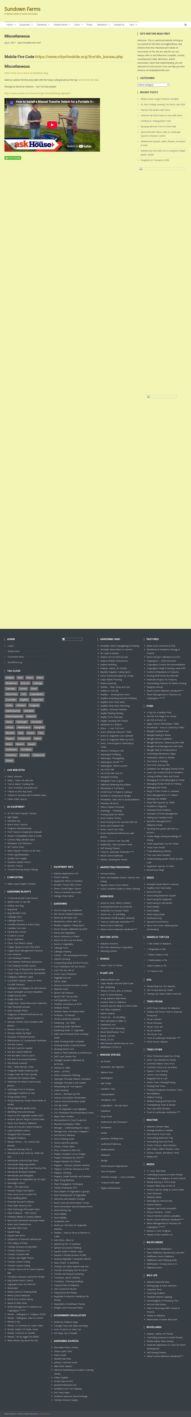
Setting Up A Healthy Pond (159, 817)
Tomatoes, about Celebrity (67, 1277)
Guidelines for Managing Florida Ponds (165, 768)
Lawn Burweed (154, 1193)
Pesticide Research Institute (20, 1201)
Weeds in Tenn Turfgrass (159, 1230)
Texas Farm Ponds (156, 847)
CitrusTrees (11, 694)
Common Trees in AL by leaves (162, 1067)
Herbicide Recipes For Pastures (162, 679)
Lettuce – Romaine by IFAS (67, 1094)
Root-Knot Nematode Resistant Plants (26, 1220)
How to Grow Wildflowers (159, 1248)
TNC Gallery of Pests (17, 1243)
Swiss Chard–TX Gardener (66, 1262)
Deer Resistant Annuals (18, 1006)
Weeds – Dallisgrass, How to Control (25, 1318)
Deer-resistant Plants (17, 1010)
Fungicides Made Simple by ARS (22, 1070)
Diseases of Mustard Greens (21, 1036)
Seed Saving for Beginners (159, 899)
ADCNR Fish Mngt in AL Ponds (161, 716)
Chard (34, 688)
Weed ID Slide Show (17, 1303)
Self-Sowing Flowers (110, 848)
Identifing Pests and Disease (21, 1111)
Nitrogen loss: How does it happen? (71, 1131)
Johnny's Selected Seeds (65, 1362)
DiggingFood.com (62, 977)
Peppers (10, 738)
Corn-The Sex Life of (64, 970)
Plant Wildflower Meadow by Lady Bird (165, 1252)
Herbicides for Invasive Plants (21, 1078)
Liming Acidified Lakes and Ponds (163, 776)
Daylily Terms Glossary (111, 716)
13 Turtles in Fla (154, 971)
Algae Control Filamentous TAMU (163, 723)
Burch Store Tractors (17, 824)
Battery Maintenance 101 (66, 873)
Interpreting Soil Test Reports (68, 1086)
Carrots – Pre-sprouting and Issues (71, 955)
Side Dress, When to (64, 1240)
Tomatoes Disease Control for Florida (25, 1276)
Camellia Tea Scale (16, 928)
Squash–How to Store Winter (114, 885)
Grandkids (29, 710)
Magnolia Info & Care (157, 1078)
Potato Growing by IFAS (65, 1187)
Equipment (25, 25)
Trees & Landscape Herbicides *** (117, 851)
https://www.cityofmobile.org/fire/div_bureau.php (79, 56)
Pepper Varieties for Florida (67, 1161)
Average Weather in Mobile (160, 1130)
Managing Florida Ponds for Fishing (164, 783)
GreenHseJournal (14, 716)
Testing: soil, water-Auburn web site (71, 1266)
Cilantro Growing (62, 959)
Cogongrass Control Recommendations (166, 664)
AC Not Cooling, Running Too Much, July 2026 (163, 104)
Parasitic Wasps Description (20, 1190)
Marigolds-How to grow (111, 780)
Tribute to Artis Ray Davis (19, 791)
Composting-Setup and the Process (71, 962)
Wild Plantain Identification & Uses (117, 1043)
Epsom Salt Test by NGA (66, 996)
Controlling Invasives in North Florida (164, 1174)
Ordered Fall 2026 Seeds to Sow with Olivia (161, 115)
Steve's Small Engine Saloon (67, 888)
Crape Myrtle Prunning (111, 679)
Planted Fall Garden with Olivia (155, 110)
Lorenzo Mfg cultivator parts (21, 839)
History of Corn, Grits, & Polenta (116, 990)
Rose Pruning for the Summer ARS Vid (118, 822)
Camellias (10, 688)
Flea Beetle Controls (17, 1063)
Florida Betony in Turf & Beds (161, 1182)
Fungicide (34, 705)
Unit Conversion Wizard (65, 1289)
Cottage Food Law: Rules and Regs (71, 1325)
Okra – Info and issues (18, 1186)
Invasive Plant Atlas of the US (161, 1185)
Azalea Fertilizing (108, 664)
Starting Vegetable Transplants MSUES (72, 1258)
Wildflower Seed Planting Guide (162, 1260)
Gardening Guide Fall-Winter (67, 1026)
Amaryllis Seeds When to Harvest (116, 649)
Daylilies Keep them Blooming (115, 705)
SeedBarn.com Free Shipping (68, 1388)
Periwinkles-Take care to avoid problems (120, 799)
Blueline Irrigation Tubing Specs (69, 925)
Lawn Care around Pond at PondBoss (165, 772)
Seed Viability (60, 1213)
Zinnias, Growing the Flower (113, 859)
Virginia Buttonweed (110, 1188)
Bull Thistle (106, 1083)
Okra (20, 732)
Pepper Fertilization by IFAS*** (69, 1157)
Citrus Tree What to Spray (19, 943)
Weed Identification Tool (112, 1032)
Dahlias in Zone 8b (109, 690)
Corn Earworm (14, 954)
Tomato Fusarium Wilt (18, 1254)
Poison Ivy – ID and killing (112, 914)
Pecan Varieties (154, 1030)
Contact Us (119, 25)
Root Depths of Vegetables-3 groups (72, 1191)
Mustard (10, 732)
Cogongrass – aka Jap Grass (114, 1105)
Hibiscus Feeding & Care (112, 750)
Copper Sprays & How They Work (23, 946)
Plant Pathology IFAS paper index (23, 1209)
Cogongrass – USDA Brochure (161, 660)
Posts (89, 25)
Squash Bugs (13, 1231)
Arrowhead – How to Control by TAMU (165, 727)
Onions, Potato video (64, 1146)
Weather (24, 755)
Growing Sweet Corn (64, 1049)
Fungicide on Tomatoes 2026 (155, 160)
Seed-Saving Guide (156, 914)
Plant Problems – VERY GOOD (22, 1213)
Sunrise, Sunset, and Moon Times (163, 1152)
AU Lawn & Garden (109, 653)
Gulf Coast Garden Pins (65, 1056)
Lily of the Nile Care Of (111, 773)
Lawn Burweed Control (18, 1130)
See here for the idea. (88, 79)
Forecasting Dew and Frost (160, 1141)
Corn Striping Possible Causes (21, 965)
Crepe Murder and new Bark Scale (116, 983)
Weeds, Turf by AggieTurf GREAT (23, 1336)
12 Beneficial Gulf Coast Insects (22, 898)
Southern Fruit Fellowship (112, 1028)
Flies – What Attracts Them (20, 1066)
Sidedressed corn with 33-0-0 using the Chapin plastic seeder (163, 152)
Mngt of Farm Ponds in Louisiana (163, 791)
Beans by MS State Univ (65, 917)
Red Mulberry (153, 1093)
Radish (37, 738)
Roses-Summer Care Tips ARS (115, 840)
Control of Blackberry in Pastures (163, 672)
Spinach (20, 744)
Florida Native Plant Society (160, 1341)
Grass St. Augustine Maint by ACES (117, 739)
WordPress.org (15, 662)
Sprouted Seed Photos (158, 921)
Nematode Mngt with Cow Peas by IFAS (26, 1168)
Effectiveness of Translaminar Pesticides (26, 1040)
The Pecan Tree (154, 1034)
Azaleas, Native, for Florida (113, 668)
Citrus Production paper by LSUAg (116, 675)
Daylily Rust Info (15, 999)
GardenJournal (13, 710)
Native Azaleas (107, 1013)
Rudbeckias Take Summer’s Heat (116, 844)
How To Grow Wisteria (111, 994)
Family (9, 705)
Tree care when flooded (158, 855)
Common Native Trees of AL (161, 1063)
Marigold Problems (16, 1138)
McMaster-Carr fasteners (19, 843)
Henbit (104, 1133)
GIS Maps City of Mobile (65, 1333)
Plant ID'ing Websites (64, 1180)
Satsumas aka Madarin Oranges (69, 1198)
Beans (30, 677)
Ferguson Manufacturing (19, 828)
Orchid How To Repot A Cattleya (116, 792)
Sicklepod (105, 1155)
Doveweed (106, 1127)
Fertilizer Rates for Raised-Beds (69, 1011)
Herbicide (31, 716)
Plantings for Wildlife (157, 798)
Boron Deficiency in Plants (67, 936)
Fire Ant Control (15, 1044)
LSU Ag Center (61, 1105)
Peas (40, 732)
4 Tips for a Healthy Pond (159, 712)
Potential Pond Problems (159, 810)
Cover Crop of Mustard (65, 974)
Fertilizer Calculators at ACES (68, 1004)
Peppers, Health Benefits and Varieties (72, 1176)
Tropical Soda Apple (110, 1182)
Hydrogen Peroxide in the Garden (70, 1082)
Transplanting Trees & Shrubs (161, 1104)
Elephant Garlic (61, 989)
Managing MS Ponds (157, 787)
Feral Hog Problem (156, 1293)
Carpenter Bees (154, 1289)
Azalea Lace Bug (15, 905)
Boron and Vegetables (65, 932)
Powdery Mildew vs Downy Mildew (24, 1216)
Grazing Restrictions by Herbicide (116, 906)
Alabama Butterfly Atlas (158, 1282)
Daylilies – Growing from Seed (115, 694)
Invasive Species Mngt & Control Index (26, 1119)
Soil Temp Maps (62, 1392)
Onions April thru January (66, 1142)
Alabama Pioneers (109, 943)
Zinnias (9, 760)
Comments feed (15, 656)
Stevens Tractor (15, 865)
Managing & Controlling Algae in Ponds (166, 780)
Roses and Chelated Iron (19, 1224)
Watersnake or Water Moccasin (162, 1319)
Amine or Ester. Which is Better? (115, 903)
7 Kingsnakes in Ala (156, 949)
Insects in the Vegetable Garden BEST (25, 1115)
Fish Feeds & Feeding (157, 761)
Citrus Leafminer (15, 939)
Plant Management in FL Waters (162, 795)
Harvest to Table (62, 1067)
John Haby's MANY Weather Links (163, 1149)
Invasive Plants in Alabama (113, 1002)
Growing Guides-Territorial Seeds (70, 1045)
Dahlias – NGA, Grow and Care (115, 687)
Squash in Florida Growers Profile (70, 1255)
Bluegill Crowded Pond (158, 731)
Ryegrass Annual (155, 687)
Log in (11, 645)
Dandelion (106, 1110)
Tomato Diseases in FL (18, 1250)
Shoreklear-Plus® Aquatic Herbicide (117, 918)
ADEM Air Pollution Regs (66, 1322)
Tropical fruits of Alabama (66, 1285)
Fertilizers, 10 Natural (64, 1015)
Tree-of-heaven (108, 1171)
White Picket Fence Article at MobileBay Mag (26, 73)
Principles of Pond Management (162, 813)
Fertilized (21, 705)
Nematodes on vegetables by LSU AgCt (26, 1179)
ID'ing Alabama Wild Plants (113, 998)
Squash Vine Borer (16, 1235)
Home (10, 25)
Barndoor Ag (13, 820)
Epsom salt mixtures (64, 992)
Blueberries (11, 683)
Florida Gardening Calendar (67, 1019)
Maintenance (24, 727)
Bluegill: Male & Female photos (162, 750)
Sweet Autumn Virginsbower (114, 1166)
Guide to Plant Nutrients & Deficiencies (73, 1052)
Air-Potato (106, 1061)
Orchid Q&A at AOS (63, 1381)
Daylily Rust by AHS (16, 995)
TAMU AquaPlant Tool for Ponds (163, 843)
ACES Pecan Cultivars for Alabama (163, 1008)
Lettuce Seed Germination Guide (69, 1101)
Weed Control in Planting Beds (22, 1291)
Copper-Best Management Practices (25, 950)
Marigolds (39, 727)
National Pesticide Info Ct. (20, 1149)
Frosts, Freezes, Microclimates (162, 1145)
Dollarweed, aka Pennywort (114, 1122)
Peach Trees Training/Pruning (161, 1082)
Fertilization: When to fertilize (161, 757)
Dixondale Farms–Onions (66, 1347)
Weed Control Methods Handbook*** (118, 929)
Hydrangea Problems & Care (21, 1093)
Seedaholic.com (61, 1221)
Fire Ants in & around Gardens (22, 1059)
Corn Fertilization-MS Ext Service (69, 966)
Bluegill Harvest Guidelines (159, 738)
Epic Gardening (107, 987)
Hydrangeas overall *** (111, 762)
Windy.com (152, 1156)
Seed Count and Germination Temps (71, 1202)
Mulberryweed (107, 1149)
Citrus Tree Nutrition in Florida (161, 1059)
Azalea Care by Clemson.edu (114, 657)
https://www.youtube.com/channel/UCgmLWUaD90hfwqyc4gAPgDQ (37, 93)
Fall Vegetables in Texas (65, 1000)
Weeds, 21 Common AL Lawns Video (25, 1325)
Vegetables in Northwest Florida (69, 1304)
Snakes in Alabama (156, 1315)
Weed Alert (12, 1288)
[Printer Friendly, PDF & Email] (12, 158)
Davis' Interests (14, 776)
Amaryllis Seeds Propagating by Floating (119, 645)
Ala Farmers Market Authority (68, 914)
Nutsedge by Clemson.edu (159, 1200)
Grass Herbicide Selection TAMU (116, 732)
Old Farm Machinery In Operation (116, 947)
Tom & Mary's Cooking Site (20, 784)
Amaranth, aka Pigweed (112, 1066)
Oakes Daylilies (61, 1377)
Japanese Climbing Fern (112, 1138)
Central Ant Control (16, 931)
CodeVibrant (43, 1414)
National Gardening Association (115, 784)
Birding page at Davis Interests (162, 1285)
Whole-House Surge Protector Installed (159, 98)
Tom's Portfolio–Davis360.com (22, 787)
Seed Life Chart (154, 891)
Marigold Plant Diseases (19, 1134)
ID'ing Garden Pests (17, 1096)
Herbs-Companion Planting (67, 1075)
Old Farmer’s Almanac (64, 1135)
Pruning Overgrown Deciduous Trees (164, 1089)
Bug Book (12, 909)
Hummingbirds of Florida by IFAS (162, 1300)
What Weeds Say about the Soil (22, 1340)
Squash (31, 744)
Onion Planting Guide (64, 1138)
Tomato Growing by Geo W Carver (70, 1270)
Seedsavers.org (154, 918)
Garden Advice (60, 25)
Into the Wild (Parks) (156, 1304)
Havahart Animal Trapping (159, 1296)
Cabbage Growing (62, 951)
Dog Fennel (106, 1116)
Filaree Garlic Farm (63, 1351)
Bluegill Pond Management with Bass (165, 746)
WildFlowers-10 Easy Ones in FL (162, 1263)
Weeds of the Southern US (159, 1234)
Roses (9, 744)
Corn (23, 694)
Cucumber (11, 699)
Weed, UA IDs (107, 1039)
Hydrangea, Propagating (112, 758)
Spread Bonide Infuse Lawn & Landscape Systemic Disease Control (161, 134)
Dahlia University (108, 683)
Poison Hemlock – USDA (159, 1212)
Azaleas (9, 677)
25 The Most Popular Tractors (22, 813)
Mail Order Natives (63, 1366)
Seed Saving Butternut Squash (161, 895)
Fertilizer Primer (61, 1007)
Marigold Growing (109, 776)
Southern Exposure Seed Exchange (71, 1396)
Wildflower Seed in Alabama (160, 1256)
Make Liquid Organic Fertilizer (21, 883)
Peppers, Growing (62, 1172)
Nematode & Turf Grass (112, 788)
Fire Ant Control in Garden (20, 1048)
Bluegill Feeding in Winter (159, 735)
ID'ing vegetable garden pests (21, 1108)
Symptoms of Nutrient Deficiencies (24, 1239)
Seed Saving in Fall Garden (159, 903)
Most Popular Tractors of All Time (23, 850)
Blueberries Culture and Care (68, 921)
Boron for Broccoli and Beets (68, 940)
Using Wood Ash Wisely (65, 1292)
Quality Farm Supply (17, 858)
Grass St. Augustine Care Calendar (116, 735)
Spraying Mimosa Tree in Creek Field (158, 126)
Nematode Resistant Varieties (21, 1171)
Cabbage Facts (14, 916)
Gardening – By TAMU (65, 1022)
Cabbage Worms (15, 920)
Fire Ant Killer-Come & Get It (21, 1055)
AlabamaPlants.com (110, 979)
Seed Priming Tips (62, 1210)
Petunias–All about (109, 803)
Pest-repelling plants (17, 1198)
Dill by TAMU (60, 981)
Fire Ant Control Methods (19, 1051)
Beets (40, 677)
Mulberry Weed (154, 1197)
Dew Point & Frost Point (159, 1134)
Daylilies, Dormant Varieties (113, 709)
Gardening (42, 25)
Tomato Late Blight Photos (20, 1258)
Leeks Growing (61, 1090)
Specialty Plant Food (17, 1228)
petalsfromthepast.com (65, 1385)
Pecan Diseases (154, 1023)
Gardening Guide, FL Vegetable (69, 1030)
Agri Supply (12, 817)
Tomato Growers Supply (66, 1400)
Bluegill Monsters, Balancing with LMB (165, 742)
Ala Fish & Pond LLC (157, 720)
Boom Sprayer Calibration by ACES (70, 929)
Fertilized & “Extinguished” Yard (156, 121)
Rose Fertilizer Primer (110, 818)
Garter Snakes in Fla (156, 965)
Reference (102, 25)
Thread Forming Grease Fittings (22, 869)
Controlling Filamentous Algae (161, 753)
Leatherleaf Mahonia (111, 1144)
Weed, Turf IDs (107, 1035)
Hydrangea (22, 721)
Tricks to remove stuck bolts (67, 892)
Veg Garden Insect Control (20, 1280)
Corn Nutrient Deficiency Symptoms (24, 961)
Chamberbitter (108, 1094)
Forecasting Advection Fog (160, 1137)
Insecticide (36, 721)
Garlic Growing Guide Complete (69, 1041)
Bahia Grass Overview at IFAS (161, 645)
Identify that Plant (62, 1358)
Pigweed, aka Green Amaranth (161, 1208)
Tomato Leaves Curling (18, 1261)
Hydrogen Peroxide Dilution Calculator (72, 1078)
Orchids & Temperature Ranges (115, 795)
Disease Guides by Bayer (19, 1033)
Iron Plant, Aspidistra (110, 1009)
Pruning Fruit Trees (156, 1086)
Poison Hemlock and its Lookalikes (164, 1215)
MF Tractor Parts (15, 847)
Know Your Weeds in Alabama (22, 1123)
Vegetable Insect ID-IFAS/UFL (21, 1284)
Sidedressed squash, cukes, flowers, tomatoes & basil (163, 143)
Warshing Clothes (108, 951)
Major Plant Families (64, 1116)
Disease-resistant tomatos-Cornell (70, 985)
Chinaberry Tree (108, 1099)
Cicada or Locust (15, 935)
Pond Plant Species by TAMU (161, 802)
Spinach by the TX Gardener (67, 1244)
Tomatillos (26, 749)
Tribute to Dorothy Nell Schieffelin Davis (26, 795)
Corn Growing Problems (19, 958)
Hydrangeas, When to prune (113, 765)
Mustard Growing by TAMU (67, 1124)
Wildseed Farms (154, 1267)
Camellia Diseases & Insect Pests (23, 924)
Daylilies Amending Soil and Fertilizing (118, 698)
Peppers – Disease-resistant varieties (72, 1165)
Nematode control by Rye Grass (22, 1160)
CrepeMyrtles (36, 694)
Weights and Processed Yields (68, 1307)
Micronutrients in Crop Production (70, 1120)
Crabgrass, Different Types (20, 976)
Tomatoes (11, 755)
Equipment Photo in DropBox (68, 881)
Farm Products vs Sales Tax (67, 1329)
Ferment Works (107, 873)
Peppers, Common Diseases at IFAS (71, 1169)
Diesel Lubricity (61, 877)
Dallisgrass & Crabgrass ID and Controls (26, 988)
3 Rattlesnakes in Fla (157, 960)
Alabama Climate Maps (158, 1126)
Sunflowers (11, 749)
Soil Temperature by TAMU (160, 990)
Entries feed (13, 651)
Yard (131, 25)
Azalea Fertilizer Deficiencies (114, 660)
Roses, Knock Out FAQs (112, 829)
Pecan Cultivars (154, 1019)
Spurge (104, 1160)
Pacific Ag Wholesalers (18, 854)
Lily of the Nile (107, 769)
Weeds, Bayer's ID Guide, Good (22, 1329)
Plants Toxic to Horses (111, 965)
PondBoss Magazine (157, 806)
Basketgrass (107, 1077)
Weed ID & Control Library (20, 1299)
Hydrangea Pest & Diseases (20, 1089)
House (9, 721)
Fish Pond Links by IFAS (158, 765)
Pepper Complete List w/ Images (70, 1154)
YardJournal (38, 755)
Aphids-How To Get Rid (18, 901)
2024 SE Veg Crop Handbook (68, 910)
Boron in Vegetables (64, 944)
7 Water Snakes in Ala (157, 954)
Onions (30, 732)
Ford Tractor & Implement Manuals (24, 832)
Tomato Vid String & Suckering (69, 1273)
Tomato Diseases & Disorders (22, 1246)
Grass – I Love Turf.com (112, 728)
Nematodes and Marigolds (20, 1175)
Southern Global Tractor (19, 862)
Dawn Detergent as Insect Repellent (24, 991)
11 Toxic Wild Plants (156, 1170)
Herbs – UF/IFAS (62, 1071)
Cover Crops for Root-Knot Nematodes (26, 973)
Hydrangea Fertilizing (110, 754)
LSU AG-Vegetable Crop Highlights (70, 1109)
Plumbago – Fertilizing (111, 810)
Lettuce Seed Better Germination (70, 1097)
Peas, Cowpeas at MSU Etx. (67, 1150)
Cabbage (37, 683)
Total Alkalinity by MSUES (159, 851)
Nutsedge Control (16, 1183)
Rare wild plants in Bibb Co (113, 1020)
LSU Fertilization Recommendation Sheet (74, 1112)
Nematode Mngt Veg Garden (21, 1164)
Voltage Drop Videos (64, 896)
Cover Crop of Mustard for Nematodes (26, 969)
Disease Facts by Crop (18, 1029)
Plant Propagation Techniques (68, 1184)
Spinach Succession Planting (67, 1247)
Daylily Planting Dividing (111, 713)
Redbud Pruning (154, 1097)
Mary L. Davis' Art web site (20, 780)
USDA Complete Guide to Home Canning (120, 888)
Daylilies (24, 699)
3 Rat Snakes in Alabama (159, 943)
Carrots (23, 688)
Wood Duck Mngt (155, 870)
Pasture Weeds (154, 1204)
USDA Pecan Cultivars (157, 1041)
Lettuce (9, 727)
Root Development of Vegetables (70, 1195)
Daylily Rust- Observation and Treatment (27, 1003)
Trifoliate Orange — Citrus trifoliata (118, 1177)
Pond (77, 25)
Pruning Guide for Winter (112, 814)
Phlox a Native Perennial (112, 807)
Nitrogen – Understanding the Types (71, 1127)
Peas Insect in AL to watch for (22, 1194)
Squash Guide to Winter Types (68, 1251)
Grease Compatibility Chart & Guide (24, 835)
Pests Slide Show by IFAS (19, 1205)
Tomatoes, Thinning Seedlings (68, 1281)
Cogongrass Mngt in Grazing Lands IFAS (166, 668)
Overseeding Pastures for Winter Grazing (166, 683)
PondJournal (24, 738)
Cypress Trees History (157, 1071)
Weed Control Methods (18, 1295)
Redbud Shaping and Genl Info (161, 1101)
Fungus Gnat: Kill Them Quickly (22, 1074)
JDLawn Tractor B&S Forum (67, 884)
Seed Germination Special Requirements (73, 1206)
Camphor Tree (108, 1088)
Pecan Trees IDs (155, 1026)
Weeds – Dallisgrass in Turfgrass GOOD (26, 1314)
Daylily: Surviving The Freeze (114, 720)
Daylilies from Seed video (112, 702)
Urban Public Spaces (17, 799)
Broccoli (25, 683)
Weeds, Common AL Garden (21, 1333)
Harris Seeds (60, 1355)
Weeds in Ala (13, 1321)
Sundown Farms (22, 9)
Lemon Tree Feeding (157, 1074)
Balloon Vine (107, 1072)
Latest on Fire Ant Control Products (24, 1126)
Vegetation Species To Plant (160, 866)
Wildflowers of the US (110, 1047)
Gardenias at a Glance (111, 724)
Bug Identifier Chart (16, 913)
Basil (20, 677)
